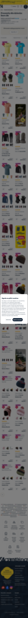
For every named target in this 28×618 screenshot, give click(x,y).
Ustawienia (8, 319)
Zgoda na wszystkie (17, 319)
